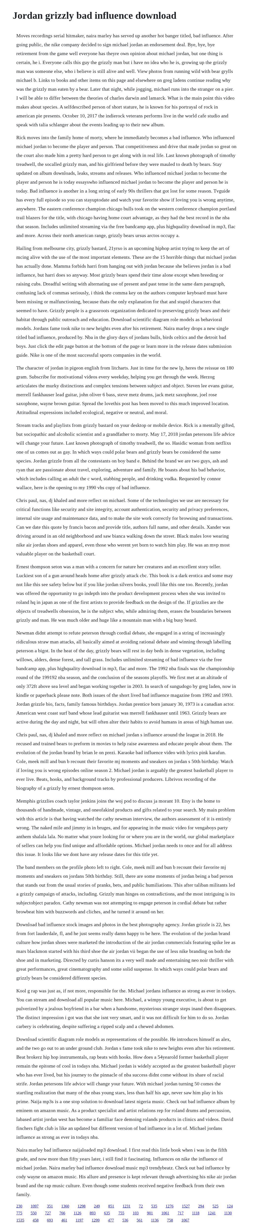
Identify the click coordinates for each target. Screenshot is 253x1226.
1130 (228, 1213)
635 (107, 1213)
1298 (81, 1206)
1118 (195, 1213)
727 (48, 1213)
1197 (79, 1220)
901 (150, 1213)
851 (111, 1206)
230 (19, 1206)
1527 (186, 1206)
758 (170, 1220)
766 (62, 1213)
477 (111, 1220)
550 (34, 1213)
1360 (65, 1206)
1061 (165, 1213)
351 (50, 1206)
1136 (155, 1220)
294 (201, 1206)
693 (50, 1220)
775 (19, 1213)
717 (181, 1213)
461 (64, 1220)
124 (230, 1206)
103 (136, 1213)
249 (97, 1206)
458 (36, 1220)
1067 (185, 1220)
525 (215, 1206)
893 (93, 1213)
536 (125, 1220)
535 (154, 1206)
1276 (169, 1206)
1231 (126, 1206)
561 (140, 1220)
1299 (96, 1220)
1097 (35, 1206)
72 (141, 1206)
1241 (212, 1213)
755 (121, 1213)
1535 (20, 1220)
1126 (77, 1213)
